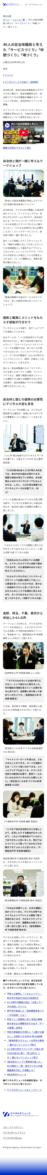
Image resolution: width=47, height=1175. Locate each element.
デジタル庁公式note (12, 1137)
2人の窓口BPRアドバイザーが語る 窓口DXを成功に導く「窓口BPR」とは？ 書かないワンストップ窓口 (25, 1053)
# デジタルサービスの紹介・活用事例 (20, 81)
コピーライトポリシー (13, 1127)
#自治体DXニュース (16, 1074)
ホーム (6, 19)
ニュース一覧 (19, 19)
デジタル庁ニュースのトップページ (24, 1089)
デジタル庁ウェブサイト (14, 1132)
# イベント (8, 74)
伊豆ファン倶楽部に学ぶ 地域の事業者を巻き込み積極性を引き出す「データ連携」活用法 (25, 1023)
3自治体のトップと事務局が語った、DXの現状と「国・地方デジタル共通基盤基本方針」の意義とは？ (25, 1066)
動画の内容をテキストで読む (17, 147)
